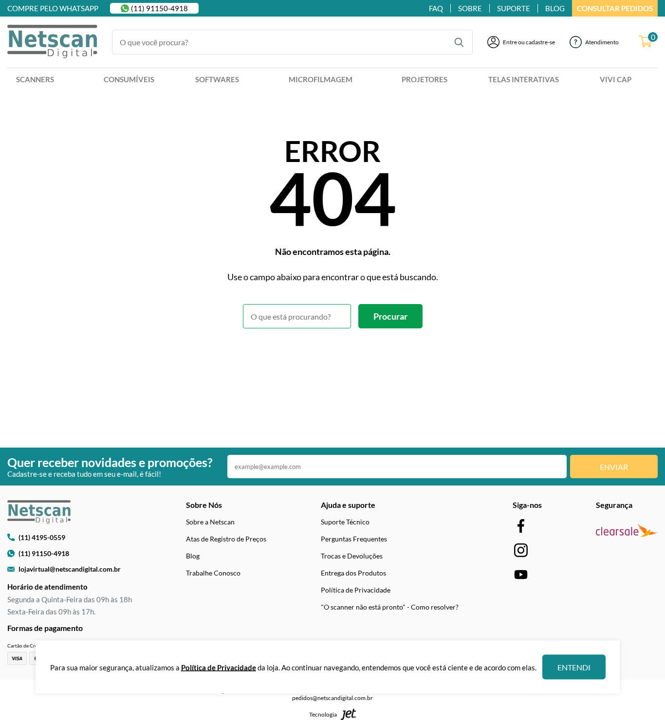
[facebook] (521, 525)
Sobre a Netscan (210, 522)
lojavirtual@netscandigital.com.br (69, 569)
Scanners (35, 79)
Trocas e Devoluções (352, 556)
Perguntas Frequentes (354, 539)
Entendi (574, 667)
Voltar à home (333, 355)
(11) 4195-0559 (41, 537)
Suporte (513, 8)
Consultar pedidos (615, 8)
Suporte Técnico (345, 522)
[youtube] (521, 574)
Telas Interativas (523, 79)
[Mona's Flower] (52, 42)
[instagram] (521, 549)
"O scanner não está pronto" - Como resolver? (390, 607)
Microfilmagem (320, 79)
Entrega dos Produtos (353, 573)
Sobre (470, 8)
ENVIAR (614, 466)
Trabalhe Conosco (213, 573)
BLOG (555, 8)
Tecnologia (323, 714)
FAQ (436, 8)
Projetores (424, 79)
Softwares (217, 79)
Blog (193, 556)
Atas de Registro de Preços (226, 539)
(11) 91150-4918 (159, 8)
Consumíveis (129, 79)
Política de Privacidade (355, 590)
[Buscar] (459, 42)
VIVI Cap (615, 79)
